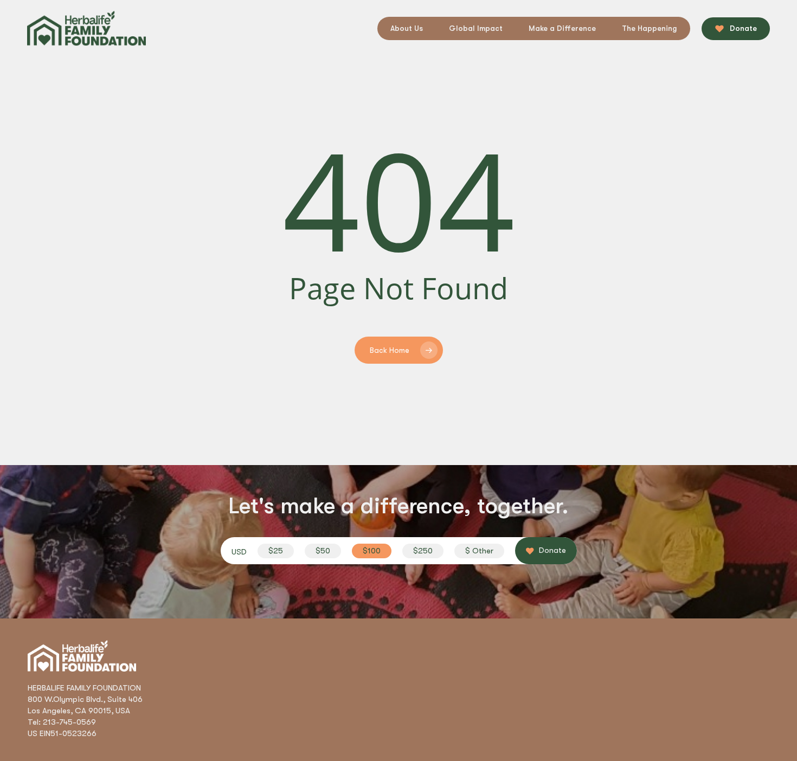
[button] (275, 551)
